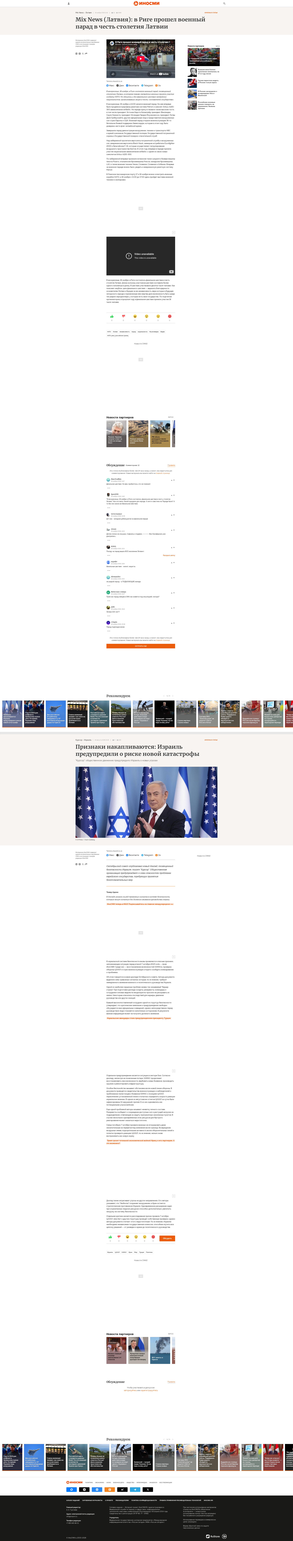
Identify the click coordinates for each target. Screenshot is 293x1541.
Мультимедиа (154, 332)
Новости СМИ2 (140, 344)
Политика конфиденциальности (144, 1500)
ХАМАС (124, 1252)
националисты (142, 332)
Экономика (99, 1482)
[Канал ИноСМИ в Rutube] (122, 1489)
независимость (125, 332)
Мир (135, 1252)
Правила (171, 465)
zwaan (113, 529)
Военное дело (118, 1482)
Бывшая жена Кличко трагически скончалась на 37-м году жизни (208, 72)
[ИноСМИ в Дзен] (84, 1489)
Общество (130, 1482)
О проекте (109, 1500)
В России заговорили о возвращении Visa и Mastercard (207, 93)
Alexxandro (115, 577)
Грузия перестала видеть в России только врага (208, 81)
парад (134, 332)
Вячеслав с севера (118, 592)
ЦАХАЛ (117, 1252)
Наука (108, 1482)
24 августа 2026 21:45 (102, 740)
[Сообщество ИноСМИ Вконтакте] (97, 1489)
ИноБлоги (153, 1482)
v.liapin (114, 622)
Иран (130, 1252)
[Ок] (158, 85)
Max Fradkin (116, 479)
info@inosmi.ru (71, 1516)
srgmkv (114, 562)
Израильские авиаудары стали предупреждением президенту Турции (139, 1018)
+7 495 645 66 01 (72, 1523)
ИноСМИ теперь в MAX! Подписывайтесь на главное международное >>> (140, 904)
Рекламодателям (122, 1500)
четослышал (116, 514)
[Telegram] (147, 85)
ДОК (113, 607)
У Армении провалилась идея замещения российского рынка (203, 61)
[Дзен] (120, 85)
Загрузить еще (141, 646)
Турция (141, 1252)
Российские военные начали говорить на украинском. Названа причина (206, 105)
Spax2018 (114, 494)
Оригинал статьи (211, 13)
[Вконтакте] (132, 85)
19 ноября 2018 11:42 (101, 12)
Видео (163, 332)
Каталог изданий (73, 1500)
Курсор (79, 740)
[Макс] (110, 85)
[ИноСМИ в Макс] (71, 1489)
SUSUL (113, 546)
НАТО (109, 332)
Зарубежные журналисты (92, 1500)
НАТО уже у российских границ (117, 335)
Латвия (88, 13)
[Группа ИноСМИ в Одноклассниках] (109, 1489)
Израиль (87, 740)
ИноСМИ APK (208, 1500)
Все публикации (166, 1482)
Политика (149, 1252)
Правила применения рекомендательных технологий (180, 1500)
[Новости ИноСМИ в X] (148, 1489)
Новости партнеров (204, 46)
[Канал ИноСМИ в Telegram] (135, 1489)
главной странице (163, 473)
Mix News (80, 13)
